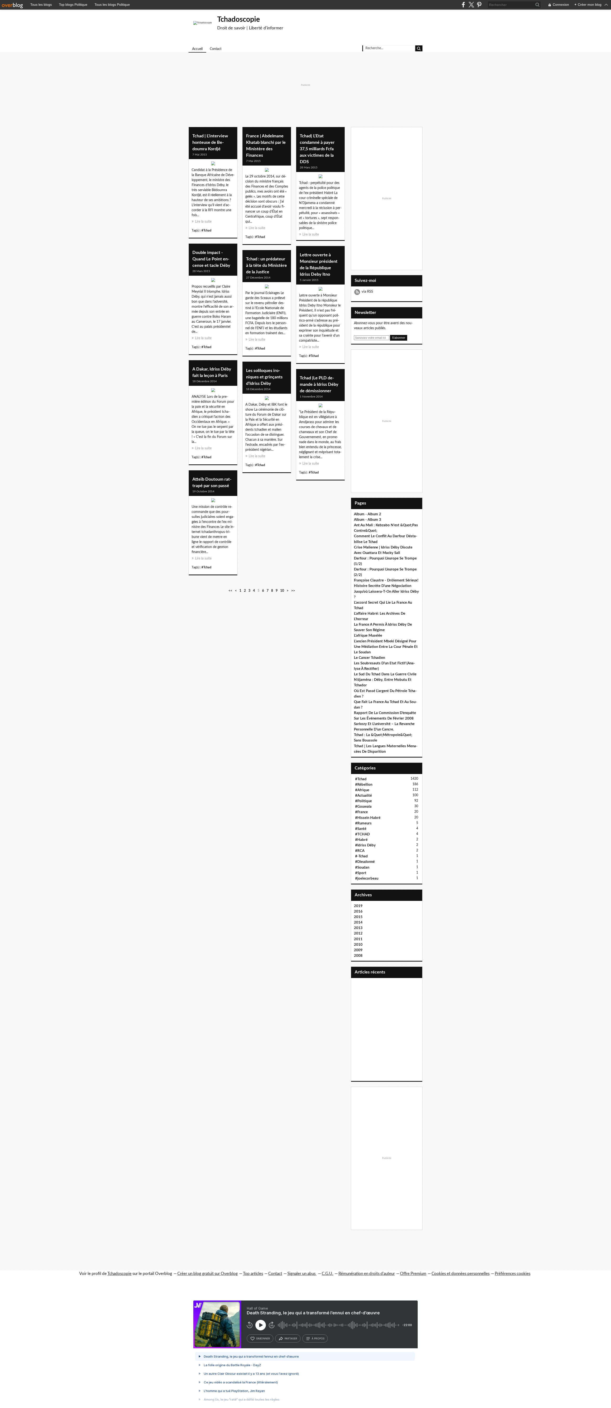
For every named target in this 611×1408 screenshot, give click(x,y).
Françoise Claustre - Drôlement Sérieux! (386, 580)
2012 (358, 933)
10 (282, 590)
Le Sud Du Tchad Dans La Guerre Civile (385, 674)
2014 (358, 922)
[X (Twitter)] (471, 4)
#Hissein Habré (367, 818)
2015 (358, 917)
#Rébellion (363, 784)
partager (290, 1338)
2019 (358, 906)
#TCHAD (362, 834)
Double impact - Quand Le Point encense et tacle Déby (211, 259)
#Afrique (362, 790)
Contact (215, 49)
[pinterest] (479, 4)
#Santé (360, 829)
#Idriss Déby (365, 845)
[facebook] (463, 4)
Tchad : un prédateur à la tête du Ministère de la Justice (266, 265)
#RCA (359, 851)
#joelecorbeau (366, 878)
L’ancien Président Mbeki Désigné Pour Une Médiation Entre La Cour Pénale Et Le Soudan (386, 647)
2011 (358, 939)
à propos (318, 1338)
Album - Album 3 (367, 519)
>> (293, 590)
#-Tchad (361, 856)
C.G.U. (327, 1274)
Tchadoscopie (238, 19)
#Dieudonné (365, 862)
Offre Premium (413, 1274)
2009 (358, 950)
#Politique (363, 801)
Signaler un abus (301, 1274)
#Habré (361, 840)
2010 (358, 944)
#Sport (360, 873)
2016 (358, 911)
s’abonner (263, 1338)
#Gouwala (363, 806)
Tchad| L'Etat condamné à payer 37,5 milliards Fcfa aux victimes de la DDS (317, 149)
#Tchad (206, 230)
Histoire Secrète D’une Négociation (382, 586)
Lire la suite (203, 221)
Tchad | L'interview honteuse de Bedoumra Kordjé (210, 142)
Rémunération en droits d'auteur (366, 1274)
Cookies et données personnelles (461, 1274)
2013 (358, 928)
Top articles (253, 1274)
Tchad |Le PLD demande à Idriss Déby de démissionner (319, 384)
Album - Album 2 (367, 514)
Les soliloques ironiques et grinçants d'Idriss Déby (264, 377)
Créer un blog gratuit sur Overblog (207, 1274)
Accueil (197, 49)
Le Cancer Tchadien (369, 658)
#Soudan (362, 867)
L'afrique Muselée (368, 635)
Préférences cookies (512, 1274)
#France (361, 812)
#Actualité (363, 795)
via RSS (367, 291)
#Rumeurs (363, 823)
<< (230, 590)
